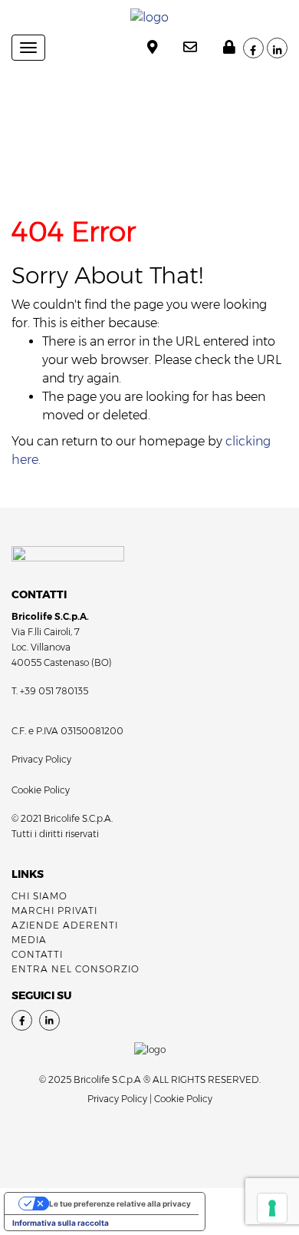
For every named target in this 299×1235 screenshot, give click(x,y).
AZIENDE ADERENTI (65, 925)
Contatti (37, 954)
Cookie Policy (41, 790)
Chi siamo (39, 896)
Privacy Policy (41, 759)
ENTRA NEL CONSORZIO (76, 969)
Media (29, 939)
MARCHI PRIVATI (54, 910)
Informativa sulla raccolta (60, 1222)
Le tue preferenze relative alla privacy (120, 1203)
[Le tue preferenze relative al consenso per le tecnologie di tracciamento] (272, 1208)
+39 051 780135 (54, 691)
